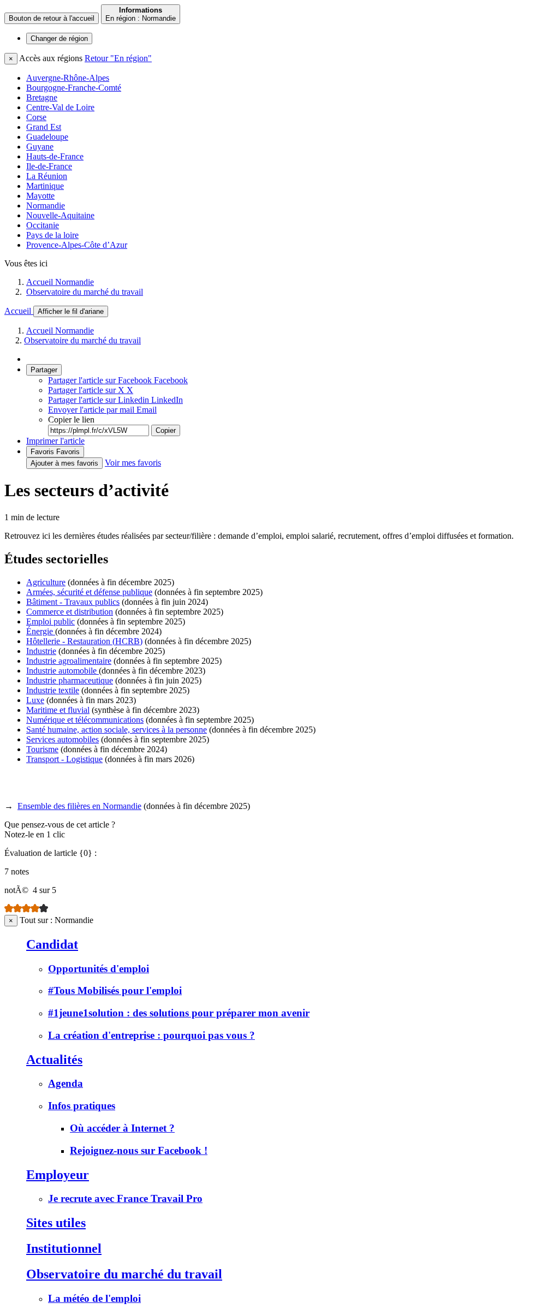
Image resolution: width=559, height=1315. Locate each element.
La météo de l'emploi (94, 1298)
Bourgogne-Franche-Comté (73, 87)
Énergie (40, 631)
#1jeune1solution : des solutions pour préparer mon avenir (179, 1013)
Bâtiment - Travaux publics (73, 601)
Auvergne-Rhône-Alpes (67, 77)
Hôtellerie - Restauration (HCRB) (84, 641)
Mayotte (40, 195)
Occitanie (42, 225)
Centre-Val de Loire (60, 107)
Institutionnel (64, 1248)
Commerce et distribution (69, 611)
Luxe (35, 700)
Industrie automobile (62, 670)
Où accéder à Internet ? (122, 1128)
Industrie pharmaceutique (69, 680)
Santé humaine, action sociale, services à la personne (116, 729)
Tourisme (42, 749)
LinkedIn (115, 399)
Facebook (118, 380)
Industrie (41, 651)
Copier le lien (71, 419)
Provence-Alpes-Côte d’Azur (76, 244)
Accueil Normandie (60, 282)
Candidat (52, 944)
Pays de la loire (52, 235)
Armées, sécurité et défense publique (89, 592)
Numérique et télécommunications (85, 719)
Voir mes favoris (133, 462)
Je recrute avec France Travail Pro (125, 1198)
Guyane (39, 146)
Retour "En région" (118, 58)
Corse (36, 117)
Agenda (65, 1083)
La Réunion (46, 176)
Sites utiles (56, 1223)
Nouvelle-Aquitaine (60, 215)
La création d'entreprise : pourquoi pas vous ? (151, 1035)
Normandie (45, 205)
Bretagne (41, 97)
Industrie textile (52, 690)
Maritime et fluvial (58, 710)
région (59, 38)
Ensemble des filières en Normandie (79, 806)
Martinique (45, 186)
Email (102, 409)
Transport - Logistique (64, 759)
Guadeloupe (47, 136)
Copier (166, 430)
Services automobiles (62, 739)
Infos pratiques (81, 1105)
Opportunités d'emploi (98, 968)
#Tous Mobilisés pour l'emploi (115, 990)
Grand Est (43, 127)
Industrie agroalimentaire (68, 660)
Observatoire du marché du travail (84, 291)
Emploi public (50, 621)
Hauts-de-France (55, 156)
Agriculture (46, 582)
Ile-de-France (49, 166)
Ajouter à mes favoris (64, 463)
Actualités (54, 1059)
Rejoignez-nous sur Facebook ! (138, 1150)
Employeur (57, 1175)
